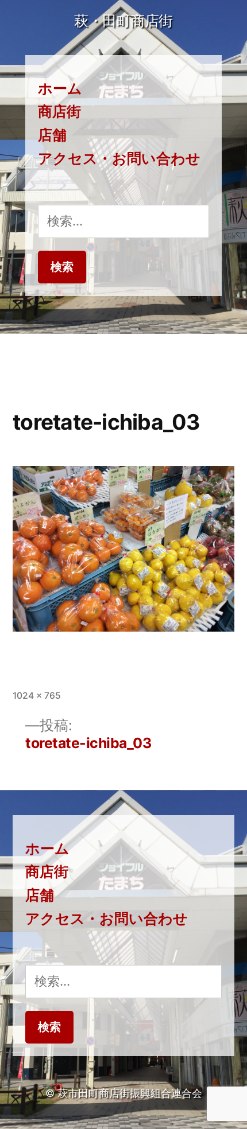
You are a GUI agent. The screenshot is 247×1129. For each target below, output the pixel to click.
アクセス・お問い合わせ (119, 158)
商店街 (59, 111)
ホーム (60, 88)
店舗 (52, 134)
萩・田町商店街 (123, 20)
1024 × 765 (37, 695)
